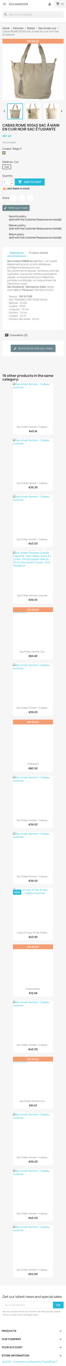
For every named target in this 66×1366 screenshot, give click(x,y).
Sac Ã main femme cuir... (33, 651)
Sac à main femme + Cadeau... (33, 426)
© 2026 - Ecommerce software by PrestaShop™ (30, 1361)
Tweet (22, 198)
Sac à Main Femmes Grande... (33, 595)
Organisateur (33, 988)
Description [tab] (17, 253)
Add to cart (29, 182)
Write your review (18, 207)
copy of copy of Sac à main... (33, 932)
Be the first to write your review (35, 348)
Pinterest (30, 198)
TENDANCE (33, 763)
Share (14, 198)
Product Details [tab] (38, 253)
